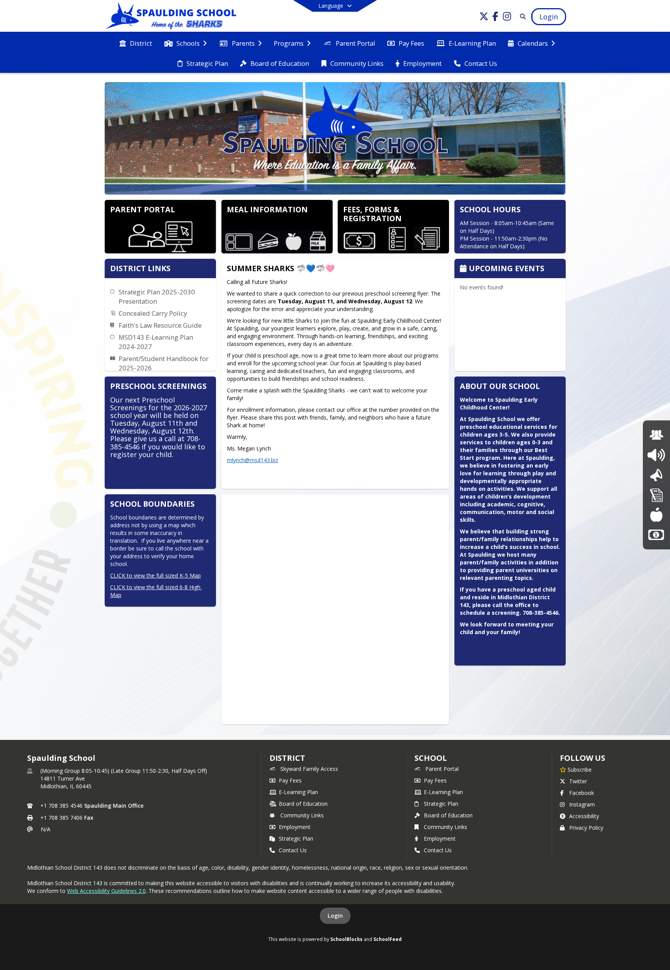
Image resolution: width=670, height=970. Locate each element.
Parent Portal (442, 768)
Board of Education (303, 803)
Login (335, 915)
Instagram (582, 804)
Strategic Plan (296, 838)
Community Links (302, 815)
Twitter (578, 781)
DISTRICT (287, 758)
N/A (45, 829)
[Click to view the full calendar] (464, 269)
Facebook (581, 792)
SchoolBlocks (346, 939)
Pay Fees (290, 780)
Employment (295, 827)
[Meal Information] (656, 514)
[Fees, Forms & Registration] (656, 494)
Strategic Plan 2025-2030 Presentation (157, 296)
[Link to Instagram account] (507, 17)
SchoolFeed (387, 939)
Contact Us (293, 850)
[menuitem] (136, 43)
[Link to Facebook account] (495, 17)
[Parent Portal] (656, 435)
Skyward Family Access (309, 768)
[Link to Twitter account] (484, 17)
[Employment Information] (656, 534)
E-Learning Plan (298, 792)
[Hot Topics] (656, 454)
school (430, 758)
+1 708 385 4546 (61, 805)
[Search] (521, 16)
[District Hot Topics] (656, 475)
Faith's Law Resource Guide (160, 325)
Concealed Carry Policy (153, 313)
